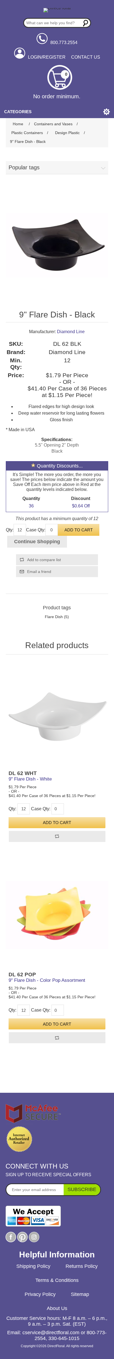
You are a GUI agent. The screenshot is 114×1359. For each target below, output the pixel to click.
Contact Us (85, 57)
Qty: (10, 530)
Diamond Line (71, 331)
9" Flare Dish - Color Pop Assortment (47, 980)
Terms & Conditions (57, 1280)
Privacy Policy (40, 1294)
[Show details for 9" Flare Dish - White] (57, 714)
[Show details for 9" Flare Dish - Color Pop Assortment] (57, 915)
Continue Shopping (37, 541)
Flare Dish (54, 617)
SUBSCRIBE (82, 1189)
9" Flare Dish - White (30, 779)
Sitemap (80, 1294)
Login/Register (47, 57)
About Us (57, 1308)
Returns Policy (82, 1266)
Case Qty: (35, 530)
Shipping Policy (33, 1266)
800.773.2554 (63, 42)
